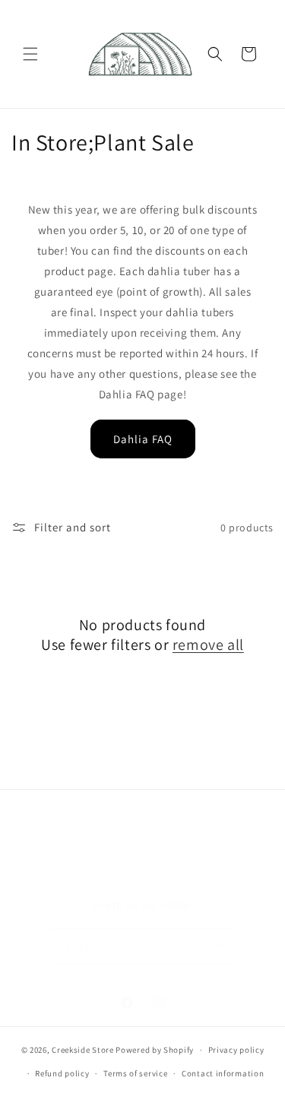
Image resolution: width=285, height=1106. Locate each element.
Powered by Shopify (155, 1049)
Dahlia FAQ (143, 439)
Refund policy (62, 1073)
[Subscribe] (218, 946)
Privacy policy (236, 1049)
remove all (208, 644)
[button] (30, 54)
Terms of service (135, 1073)
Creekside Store (83, 1049)
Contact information (223, 1073)
